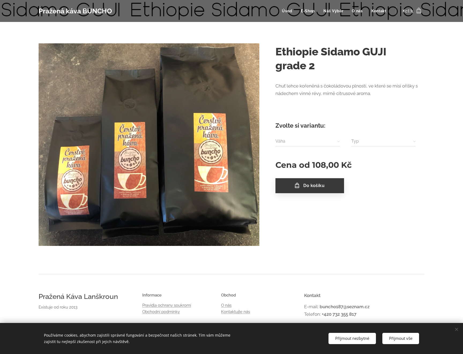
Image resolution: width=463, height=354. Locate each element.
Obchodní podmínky (161, 311)
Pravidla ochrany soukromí (166, 305)
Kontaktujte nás (235, 311)
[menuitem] (289, 11)
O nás (226, 305)
